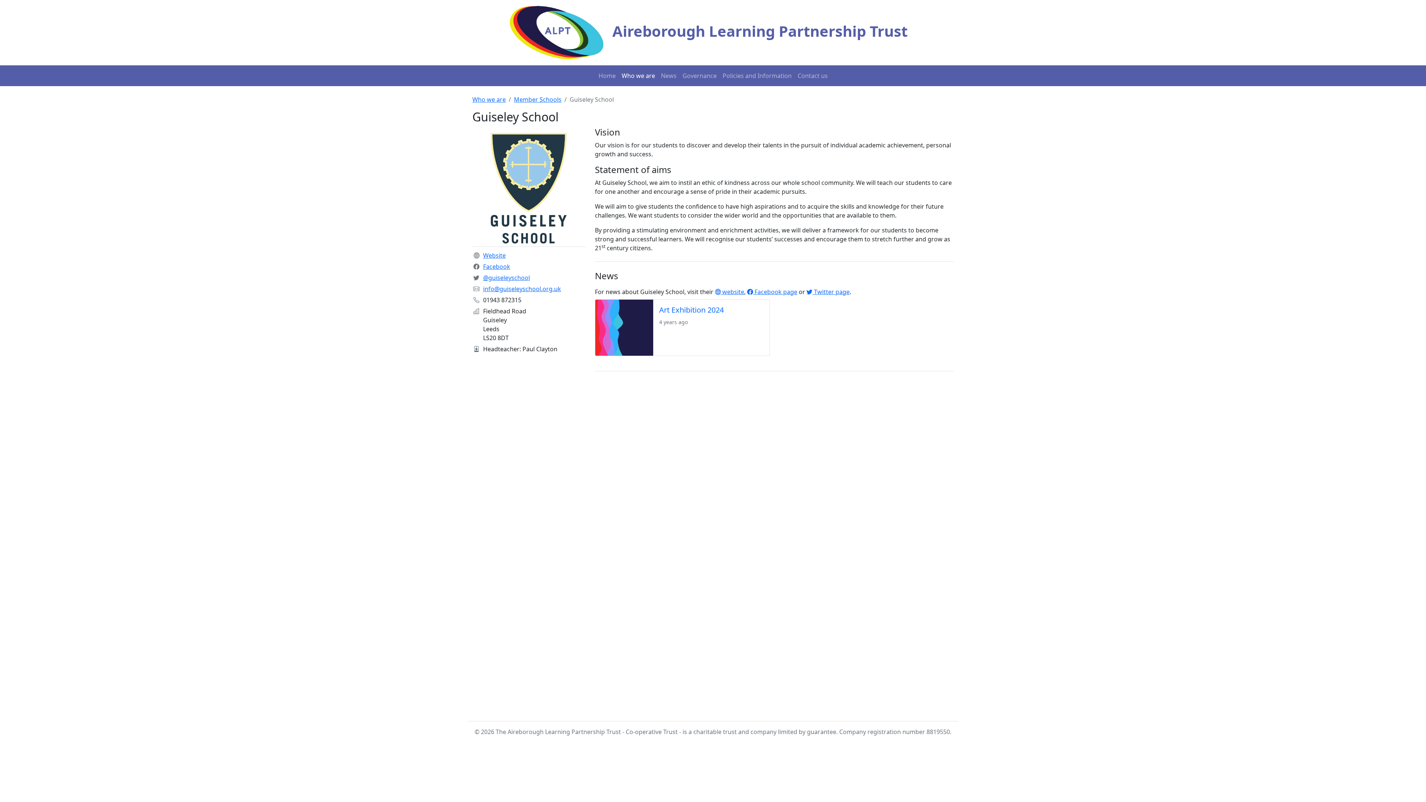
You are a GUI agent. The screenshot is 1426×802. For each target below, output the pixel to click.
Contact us (813, 76)
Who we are (638, 76)
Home (607, 76)
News (669, 76)
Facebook (496, 267)
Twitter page (831, 292)
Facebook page (775, 292)
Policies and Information (757, 76)
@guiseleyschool (506, 278)
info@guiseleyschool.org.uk (522, 289)
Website (494, 255)
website (732, 292)
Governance (700, 76)
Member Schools (537, 99)
